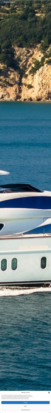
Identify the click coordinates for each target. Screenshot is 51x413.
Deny (25, 406)
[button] (49, 392)
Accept (25, 402)
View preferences (25, 409)
